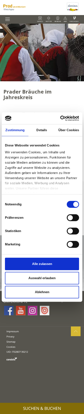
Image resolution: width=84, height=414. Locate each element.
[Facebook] (9, 310)
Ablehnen (42, 292)
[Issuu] (44, 310)
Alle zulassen (42, 264)
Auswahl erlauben (42, 278)
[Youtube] (20, 310)
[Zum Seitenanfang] (76, 331)
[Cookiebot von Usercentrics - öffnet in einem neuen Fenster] (60, 118)
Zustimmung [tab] (15, 130)
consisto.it (11, 359)
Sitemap (11, 341)
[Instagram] (32, 310)
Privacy (10, 336)
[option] (42, 52)
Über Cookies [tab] (68, 130)
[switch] (73, 217)
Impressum (12, 331)
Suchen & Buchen (42, 408)
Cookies (10, 346)
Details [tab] (41, 130)
